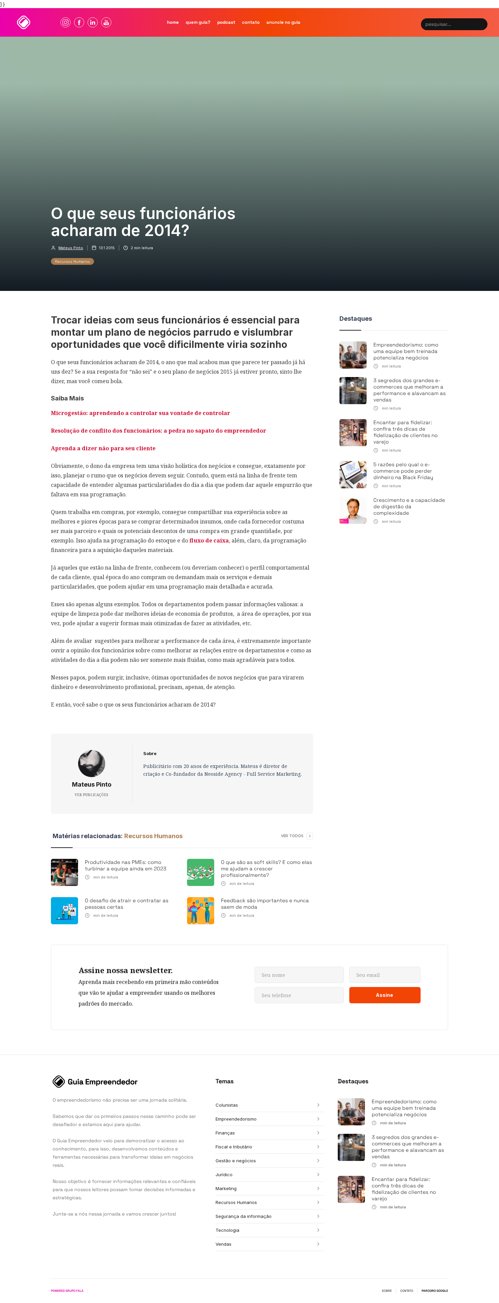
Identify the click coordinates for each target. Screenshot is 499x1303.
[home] (24, 22)
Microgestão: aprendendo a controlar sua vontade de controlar (140, 413)
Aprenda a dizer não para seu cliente (103, 448)
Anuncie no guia (283, 22)
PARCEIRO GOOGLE (435, 1291)
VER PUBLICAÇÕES (91, 794)
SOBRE (387, 1291)
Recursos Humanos (72, 261)
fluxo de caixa (209, 540)
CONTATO (406, 1291)
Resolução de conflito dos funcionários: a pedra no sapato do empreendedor (158, 430)
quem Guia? (198, 22)
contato (251, 22)
